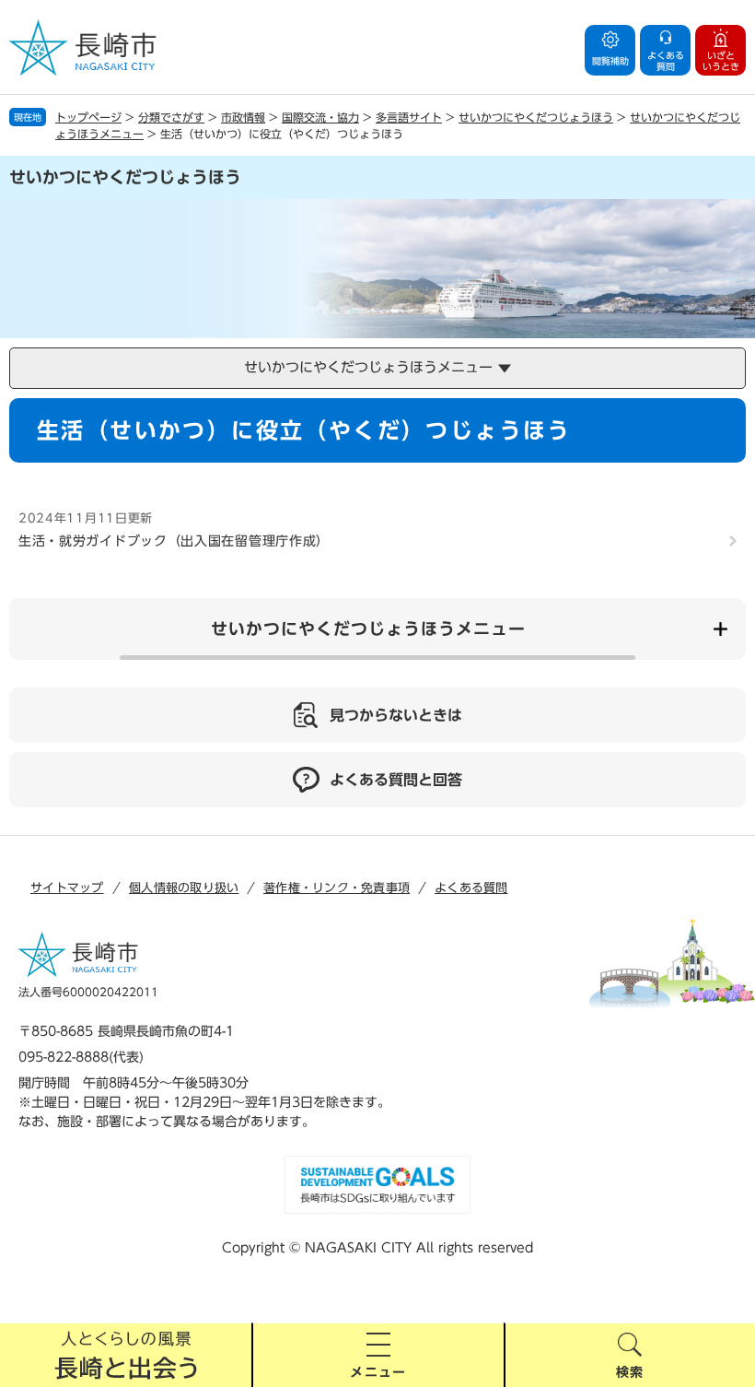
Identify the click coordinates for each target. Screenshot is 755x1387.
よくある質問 (471, 888)
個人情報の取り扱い (183, 888)
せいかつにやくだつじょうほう (536, 117)
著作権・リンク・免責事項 (336, 888)
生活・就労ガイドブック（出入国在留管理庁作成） (174, 541)
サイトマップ (67, 888)
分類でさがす (171, 117)
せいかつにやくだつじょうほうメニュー (368, 628)
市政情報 (243, 117)
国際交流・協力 (320, 117)
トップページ (88, 117)
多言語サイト (409, 117)
